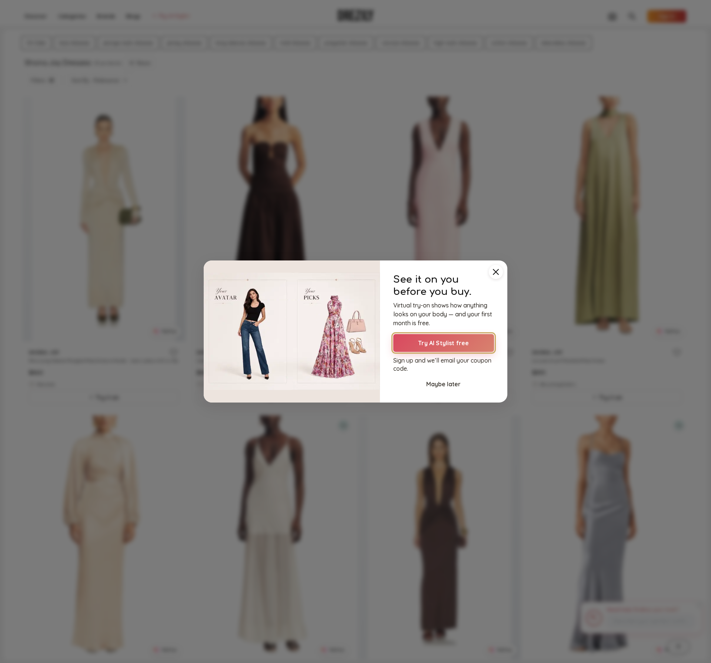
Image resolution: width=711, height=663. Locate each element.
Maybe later (443, 384)
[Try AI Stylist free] (292, 331)
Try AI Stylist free (443, 343)
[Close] (496, 272)
